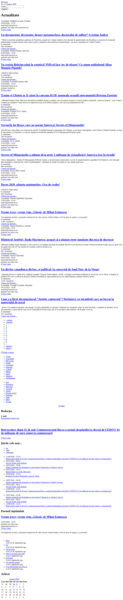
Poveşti (8, 402)
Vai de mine (10, 549)
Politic (8, 363)
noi (7, 448)
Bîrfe (8, 400)
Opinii (8, 391)
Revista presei (11, 393)
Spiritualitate (10, 378)
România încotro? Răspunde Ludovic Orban (22, 476)
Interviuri (9, 387)
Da (7, 545)
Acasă (8, 357)
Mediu (8, 372)
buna (7, 541)
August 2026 (14, 579)
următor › (9, 346)
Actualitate (10, 359)
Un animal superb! (13, 562)
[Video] (61, 406)
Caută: (3, 6)
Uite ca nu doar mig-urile (15, 554)
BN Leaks (10, 361)
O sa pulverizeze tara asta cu (16, 567)
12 (10, 590)
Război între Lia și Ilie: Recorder (18, 472)
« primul (9, 320)
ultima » (9, 348)
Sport (8, 374)
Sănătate (9, 376)
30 (14, 584)
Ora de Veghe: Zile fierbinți (16, 463)
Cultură (8, 370)
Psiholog (9, 395)
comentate (9, 453)
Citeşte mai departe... (9, 49)
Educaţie (9, 367)
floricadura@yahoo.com (10, 418)
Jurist (8, 397)
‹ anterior (9, 322)
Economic (9, 365)
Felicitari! (9, 558)
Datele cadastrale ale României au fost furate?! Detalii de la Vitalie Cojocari (34, 467)
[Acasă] (4, 2)
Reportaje (9, 384)
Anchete (9, 389)
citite (7, 450)
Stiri (7, 382)
